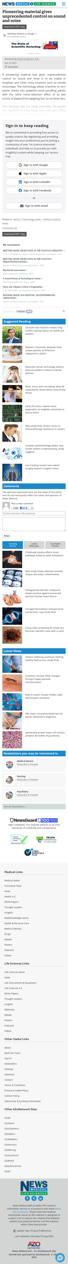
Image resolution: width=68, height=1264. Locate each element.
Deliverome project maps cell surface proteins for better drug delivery (45, 734)
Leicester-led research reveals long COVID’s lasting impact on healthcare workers (44, 330)
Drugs (7, 933)
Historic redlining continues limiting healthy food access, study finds (44, 658)
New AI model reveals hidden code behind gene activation (43, 696)
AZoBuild (9, 1160)
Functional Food (12, 885)
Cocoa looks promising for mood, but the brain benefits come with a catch (44, 629)
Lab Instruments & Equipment (20, 982)
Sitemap (8, 1069)
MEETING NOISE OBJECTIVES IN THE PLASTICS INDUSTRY (33, 250)
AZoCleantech (11, 1128)
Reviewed (13, 66)
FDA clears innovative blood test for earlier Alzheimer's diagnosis (44, 715)
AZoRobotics (10, 1139)
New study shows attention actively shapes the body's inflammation (44, 573)
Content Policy (11, 1095)
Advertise (9, 1074)
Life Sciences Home (14, 972)
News (7, 891)
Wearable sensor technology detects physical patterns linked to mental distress (44, 370)
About (7, 1047)
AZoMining (10, 1149)
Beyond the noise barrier (14, 270)
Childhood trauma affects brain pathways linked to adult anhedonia (44, 554)
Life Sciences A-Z (13, 988)
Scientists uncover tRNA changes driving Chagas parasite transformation (42, 679)
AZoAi (7, 1171)
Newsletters (10, 1063)
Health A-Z (9, 896)
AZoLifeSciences (12, 1166)
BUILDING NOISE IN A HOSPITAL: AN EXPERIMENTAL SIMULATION (29, 296)
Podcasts (9, 950)
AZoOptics (9, 1133)
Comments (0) (9, 228)
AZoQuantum (11, 1155)
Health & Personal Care (16, 923)
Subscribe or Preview (27, 764)
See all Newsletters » (15, 806)
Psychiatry (22, 791)
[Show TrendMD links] (63, 311)
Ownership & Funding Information (22, 1101)
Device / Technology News (27, 219)
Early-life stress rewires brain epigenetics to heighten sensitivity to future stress (44, 409)
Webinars (9, 1009)
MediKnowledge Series (16, 917)
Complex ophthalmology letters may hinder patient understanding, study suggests (44, 448)
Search (8, 1058)
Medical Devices (13, 928)
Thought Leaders (13, 907)
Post (6, 535)
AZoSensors (10, 1144)
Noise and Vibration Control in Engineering (22, 287)
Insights (8, 912)
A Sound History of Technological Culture (21, 278)
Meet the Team (12, 1052)
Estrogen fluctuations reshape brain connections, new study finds (44, 610)
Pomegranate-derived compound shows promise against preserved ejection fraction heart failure (43, 593)
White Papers (11, 901)
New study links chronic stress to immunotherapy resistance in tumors (45, 427)
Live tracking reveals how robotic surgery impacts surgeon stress (42, 467)
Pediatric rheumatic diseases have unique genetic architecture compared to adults (43, 350)
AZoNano (9, 1123)
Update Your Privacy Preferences (33, 1230)
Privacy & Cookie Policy (16, 1090)
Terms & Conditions (14, 1085)
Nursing (21, 776)
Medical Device (25, 761)
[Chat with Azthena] (60, 1257)
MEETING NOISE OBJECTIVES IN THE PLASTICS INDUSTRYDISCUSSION (27, 260)
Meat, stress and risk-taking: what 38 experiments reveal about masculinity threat (45, 389)
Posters (8, 944)
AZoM (7, 1117)
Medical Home (12, 880)
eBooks (8, 939)
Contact (8, 1079)
